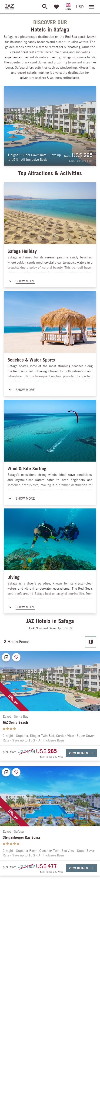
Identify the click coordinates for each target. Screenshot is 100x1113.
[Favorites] (56, 7)
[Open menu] (91, 7)
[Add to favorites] (16, 657)
